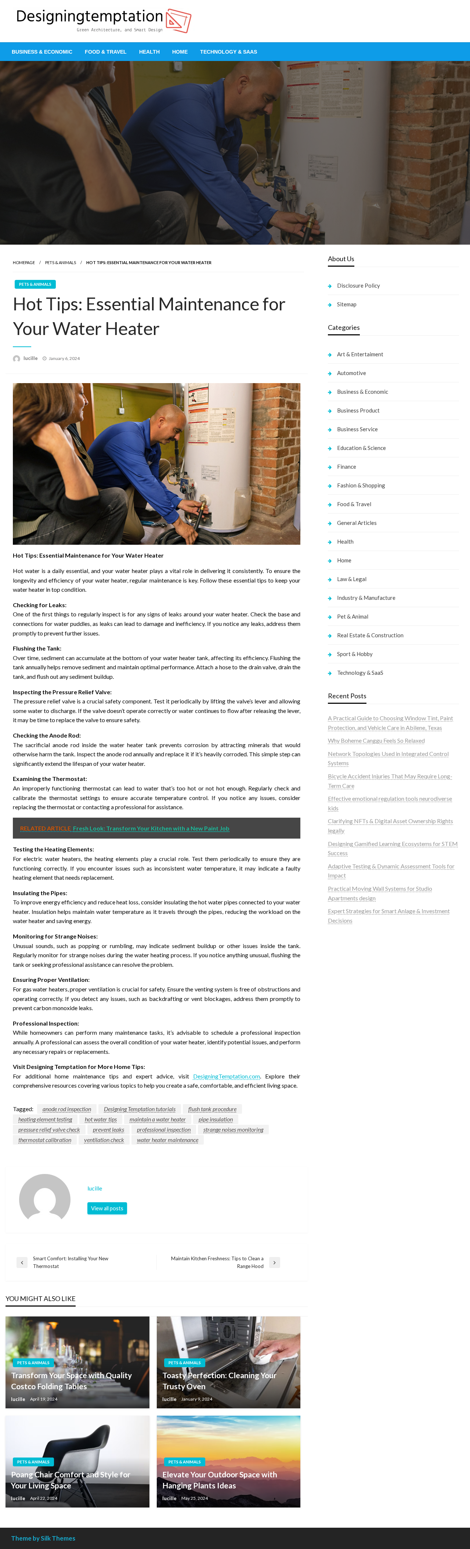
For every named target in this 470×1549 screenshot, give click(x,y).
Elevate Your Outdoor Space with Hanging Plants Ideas (219, 1479)
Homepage (24, 262)
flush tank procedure (212, 1108)
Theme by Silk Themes (43, 1538)
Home (180, 52)
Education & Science (361, 447)
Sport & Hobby (355, 654)
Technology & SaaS (228, 52)
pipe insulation (216, 1119)
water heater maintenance (167, 1139)
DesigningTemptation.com (226, 1076)
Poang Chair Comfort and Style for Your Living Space (70, 1479)
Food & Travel (106, 52)
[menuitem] (42, 52)
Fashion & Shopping (361, 485)
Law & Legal (351, 579)
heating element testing (45, 1119)
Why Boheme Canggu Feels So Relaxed (376, 740)
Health (149, 52)
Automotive (351, 373)
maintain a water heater (158, 1119)
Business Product (358, 410)
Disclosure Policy (358, 285)
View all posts (107, 1208)
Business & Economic (42, 52)
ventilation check (104, 1139)
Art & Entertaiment (360, 354)
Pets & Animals (60, 262)
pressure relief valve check (49, 1129)
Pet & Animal (352, 616)
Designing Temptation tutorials (140, 1108)
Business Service (357, 429)
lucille (31, 358)
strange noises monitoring (233, 1129)
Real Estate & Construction (370, 635)
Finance (346, 466)
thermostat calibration (44, 1139)
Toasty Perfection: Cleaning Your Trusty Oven (219, 1380)
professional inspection (164, 1129)
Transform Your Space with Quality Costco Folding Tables (71, 1380)
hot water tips (101, 1119)
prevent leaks (108, 1129)
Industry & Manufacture (366, 597)
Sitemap (347, 304)
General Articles (357, 522)
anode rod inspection (67, 1108)
